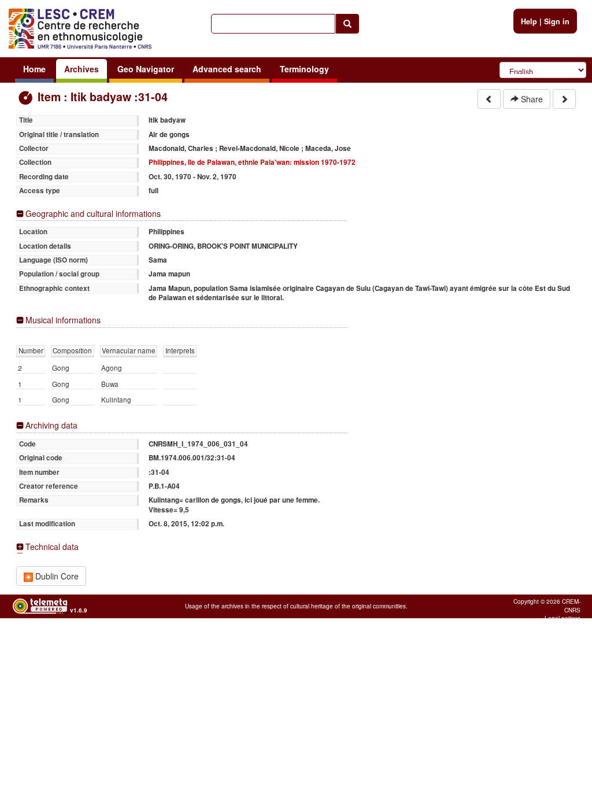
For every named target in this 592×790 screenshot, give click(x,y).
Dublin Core (56, 576)
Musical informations (63, 320)
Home (34, 69)
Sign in (556, 21)
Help (529, 21)
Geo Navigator (145, 69)
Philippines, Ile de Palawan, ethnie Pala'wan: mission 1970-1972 (252, 162)
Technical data (52, 546)
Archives (81, 69)
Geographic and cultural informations (93, 213)
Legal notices (562, 618)
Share (531, 99)
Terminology (304, 69)
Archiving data (51, 425)
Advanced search (227, 69)
